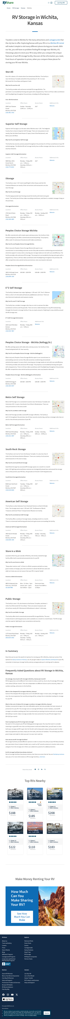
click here (42, 757)
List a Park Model (29, 976)
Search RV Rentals (7, 973)
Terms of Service (5, 1008)
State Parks (27, 943)
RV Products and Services (31, 980)
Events (26, 945)
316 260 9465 (9, 587)
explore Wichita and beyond (49, 659)
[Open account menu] (50, 2)
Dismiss (47, 1013)
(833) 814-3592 (10, 637)
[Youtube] (13, 994)
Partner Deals (28, 959)
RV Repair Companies (30, 956)
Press (3, 947)
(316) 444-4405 (10, 219)
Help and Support (7, 980)
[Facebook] (4, 994)
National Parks (28, 941)
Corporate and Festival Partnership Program (8, 959)
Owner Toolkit (28, 978)
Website (52, 106)
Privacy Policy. (33, 1015)
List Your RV (61, 2)
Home (8, 8)
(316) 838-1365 (10, 276)
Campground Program (8, 956)
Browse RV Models (7, 985)
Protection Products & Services (11, 982)
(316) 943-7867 (10, 331)
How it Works (6, 950)
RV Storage (15, 8)
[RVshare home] (8, 2)
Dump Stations (28, 950)
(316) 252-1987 (10, 436)
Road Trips (27, 952)
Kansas (23, 8)
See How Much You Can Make (22, 917)
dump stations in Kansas (19, 659)
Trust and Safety (7, 943)
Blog (3, 952)
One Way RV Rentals (8, 978)
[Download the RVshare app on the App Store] (8, 1000)
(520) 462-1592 (10, 112)
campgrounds (54, 40)
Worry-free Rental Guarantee (10, 976)
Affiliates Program (7, 954)
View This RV (15, 808)
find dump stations (58, 754)
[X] (16, 994)
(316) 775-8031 (10, 167)
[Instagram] (8, 994)
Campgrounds (28, 947)
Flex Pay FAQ (5, 989)
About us (4, 941)
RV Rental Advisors (7, 987)
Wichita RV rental (57, 43)
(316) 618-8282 (10, 490)
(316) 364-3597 (10, 386)
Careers (4, 945)
